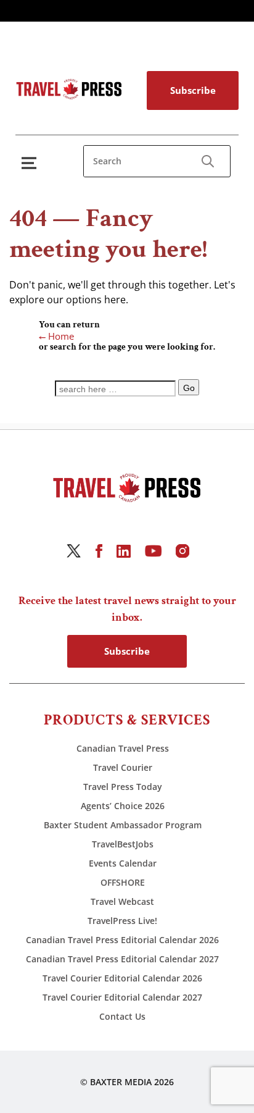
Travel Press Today (122, 786)
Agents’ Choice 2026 (123, 806)
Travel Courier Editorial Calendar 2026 (122, 978)
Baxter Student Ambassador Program (123, 825)
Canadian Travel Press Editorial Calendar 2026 (122, 940)
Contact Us (122, 1016)
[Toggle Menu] (31, 163)
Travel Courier (122, 767)
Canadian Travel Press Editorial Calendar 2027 (122, 959)
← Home (56, 336)
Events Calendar (123, 863)
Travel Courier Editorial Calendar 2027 (122, 997)
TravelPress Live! (122, 920)
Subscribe (193, 90)
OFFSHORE (122, 882)
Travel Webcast (122, 901)
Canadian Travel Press (122, 748)
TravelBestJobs (123, 844)
